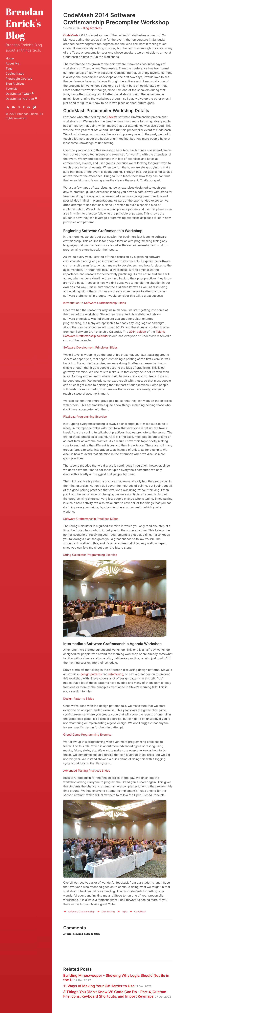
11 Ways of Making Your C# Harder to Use (107, 986)
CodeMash (70, 35)
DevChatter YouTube (20, 98)
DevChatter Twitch (19, 93)
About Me (12, 63)
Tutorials (11, 88)
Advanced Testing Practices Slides (86, 770)
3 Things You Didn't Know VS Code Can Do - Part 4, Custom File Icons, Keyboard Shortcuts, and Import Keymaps (117, 994)
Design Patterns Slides (78, 698)
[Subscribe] (8, 108)
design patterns (91, 674)
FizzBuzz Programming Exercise (85, 416)
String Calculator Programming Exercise (90, 555)
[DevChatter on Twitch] (24, 108)
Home (10, 58)
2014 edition (137, 331)
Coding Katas (15, 73)
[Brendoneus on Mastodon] (34, 108)
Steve (111, 117)
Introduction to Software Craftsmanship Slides (94, 303)
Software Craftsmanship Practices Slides (90, 519)
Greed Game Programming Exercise (87, 734)
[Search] (19, 108)
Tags (9, 68)
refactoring (115, 674)
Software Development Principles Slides (90, 347)
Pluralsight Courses (19, 78)
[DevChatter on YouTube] (28, 108)
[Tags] (13, 108)
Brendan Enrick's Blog (25, 23)
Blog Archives (15, 83)
